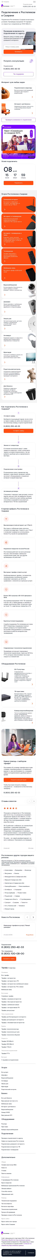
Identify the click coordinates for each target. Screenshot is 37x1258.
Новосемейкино (24, 886)
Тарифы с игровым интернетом (11, 999)
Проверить (18, 52)
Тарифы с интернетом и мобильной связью (14, 984)
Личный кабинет (6, 1188)
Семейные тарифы (7, 996)
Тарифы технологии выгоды (10, 1029)
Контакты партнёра (7, 1206)
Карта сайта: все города (9, 1221)
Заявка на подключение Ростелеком (12, 1141)
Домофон (4, 1075)
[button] (18, 22)
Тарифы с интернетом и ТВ (10, 981)
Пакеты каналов (6, 1173)
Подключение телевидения (9, 1149)
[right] (34, 801)
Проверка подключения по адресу (12, 1138)
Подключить (18, 183)
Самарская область (11, 899)
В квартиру (12, 968)
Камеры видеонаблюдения (9, 1129)
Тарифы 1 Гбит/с (6, 1047)
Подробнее (29, 935)
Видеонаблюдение (7, 1078)
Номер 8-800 (5, 1112)
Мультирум (4, 1086)
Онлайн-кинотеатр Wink (8, 1165)
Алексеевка (9, 870)
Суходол (8, 902)
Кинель (16, 873)
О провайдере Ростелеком (9, 1180)
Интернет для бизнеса (8, 1106)
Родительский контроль (8, 1089)
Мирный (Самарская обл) (13, 880)
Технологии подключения (9, 1209)
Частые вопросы (6, 1203)
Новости (4, 1167)
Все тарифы (5, 975)
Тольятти (24, 902)
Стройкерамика (25, 899)
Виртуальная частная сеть (9, 1101)
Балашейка (18, 870)
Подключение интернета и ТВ (10, 1147)
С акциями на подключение (9, 1060)
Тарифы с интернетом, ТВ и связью (12, 987)
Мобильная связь (6, 989)
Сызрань (6, 2)
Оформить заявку (9, 959)
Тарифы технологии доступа (10, 1032)
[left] (29, 801)
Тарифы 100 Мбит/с (7, 1041)
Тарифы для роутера (7, 1010)
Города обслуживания (8, 1212)
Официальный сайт (7, 1194)
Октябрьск (8, 890)
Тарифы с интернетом (8, 978)
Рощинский (8, 896)
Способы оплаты (6, 1191)
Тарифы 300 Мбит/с (7, 1044)
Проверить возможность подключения (18, 120)
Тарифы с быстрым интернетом (11, 1002)
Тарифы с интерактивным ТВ (10, 1007)
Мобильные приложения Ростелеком (13, 1185)
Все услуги (4, 1072)
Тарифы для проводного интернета (12, 1020)
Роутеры (4, 1124)
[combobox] (18, 47)
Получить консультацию (18, 780)
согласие (6, 1253)
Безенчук (28, 870)
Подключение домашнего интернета (12, 1144)
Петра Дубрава (10, 893)
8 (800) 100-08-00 (12, 953)
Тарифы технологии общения (10, 1035)
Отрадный (17, 890)
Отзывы (3, 1170)
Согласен (31, 1253)
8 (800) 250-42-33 (29, 7)
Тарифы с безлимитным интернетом (12, 1022)
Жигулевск (8, 873)
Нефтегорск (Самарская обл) (14, 883)
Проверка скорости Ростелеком (11, 1215)
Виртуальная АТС (6, 1115)
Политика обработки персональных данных (15, 1240)
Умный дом (4, 1083)
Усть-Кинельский (10, 906)
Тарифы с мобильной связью (10, 1004)
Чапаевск (22, 906)
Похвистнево (22, 893)
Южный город (9, 909)
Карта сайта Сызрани (8, 1224)
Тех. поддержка (18, 74)
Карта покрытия (6, 1183)
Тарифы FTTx (5, 1053)
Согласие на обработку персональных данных (16, 1244)
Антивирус (4, 1081)
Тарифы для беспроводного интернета (13, 1017)
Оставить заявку (18, 431)
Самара (17, 896)
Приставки (4, 1127)
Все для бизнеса (6, 1098)
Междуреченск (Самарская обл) (15, 877)
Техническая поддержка (9, 1200)
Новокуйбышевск (10, 886)
